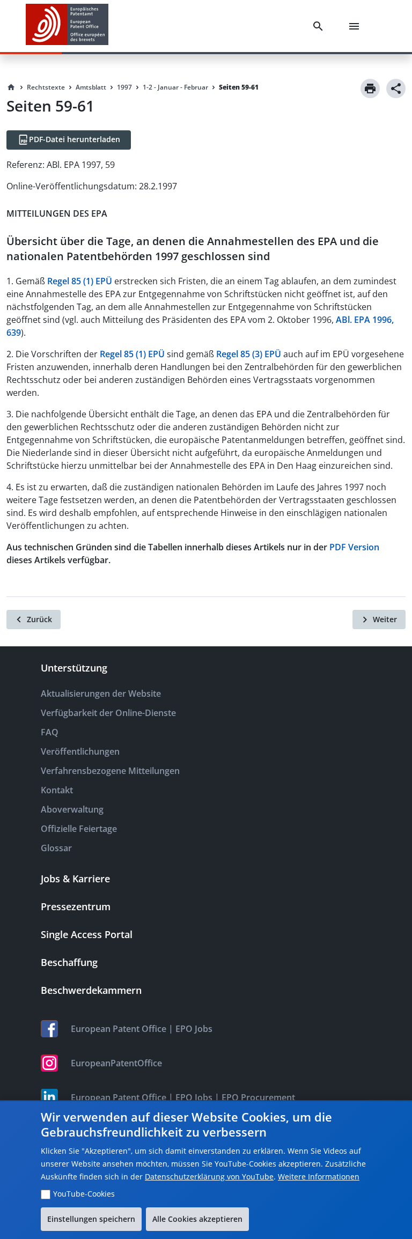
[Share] (396, 88)
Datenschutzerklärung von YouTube (209, 1176)
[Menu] (356, 26)
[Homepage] (11, 87)
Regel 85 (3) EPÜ (248, 354)
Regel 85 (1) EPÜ (79, 281)
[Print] (370, 88)
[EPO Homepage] (67, 26)
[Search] (320, 26)
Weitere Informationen (318, 1176)
